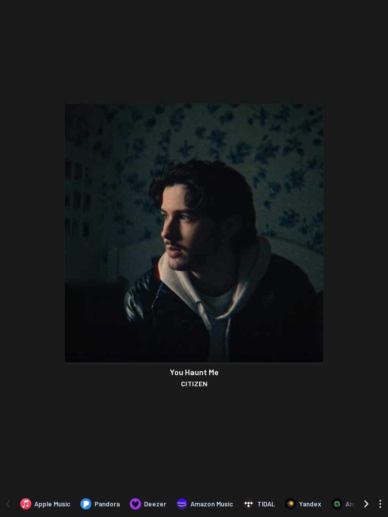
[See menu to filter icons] (380, 504)
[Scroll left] (7, 504)
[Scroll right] (366, 504)
